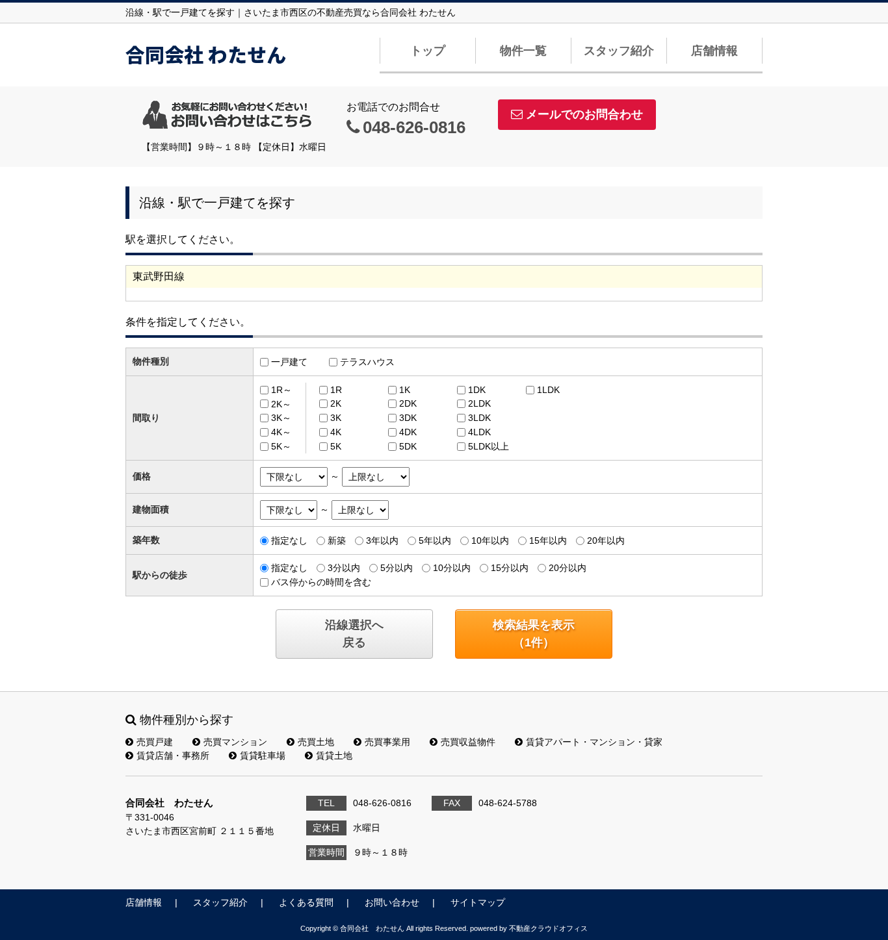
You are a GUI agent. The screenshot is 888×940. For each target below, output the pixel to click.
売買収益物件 (468, 742)
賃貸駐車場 (262, 755)
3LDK (479, 418)
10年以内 (490, 540)
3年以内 (382, 540)
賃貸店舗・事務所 (173, 755)
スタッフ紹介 (619, 50)
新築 (337, 540)
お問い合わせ (392, 902)
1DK (477, 390)
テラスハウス (367, 362)
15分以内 (510, 568)
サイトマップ (478, 902)
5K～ (281, 446)
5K (335, 446)
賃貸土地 (334, 755)
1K (404, 390)
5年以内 (435, 540)
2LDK (479, 403)
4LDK (479, 432)
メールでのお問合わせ (584, 114)
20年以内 (606, 540)
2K (335, 403)
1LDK (548, 390)
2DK (408, 403)
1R (336, 390)
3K (335, 418)
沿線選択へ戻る (354, 633)
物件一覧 (523, 50)
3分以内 (344, 568)
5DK (408, 446)
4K (335, 432)
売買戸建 (155, 742)
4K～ (281, 432)
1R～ (281, 390)
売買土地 (316, 742)
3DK (408, 418)
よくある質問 (306, 902)
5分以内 (396, 568)
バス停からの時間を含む (321, 582)
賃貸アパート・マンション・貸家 (594, 742)
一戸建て (289, 362)
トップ (427, 50)
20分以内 (567, 568)
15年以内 (548, 540)
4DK (408, 432)
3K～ (281, 418)
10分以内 (452, 568)
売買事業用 (387, 742)
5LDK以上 (488, 446)
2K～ (281, 403)
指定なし (289, 540)
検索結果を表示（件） (534, 633)
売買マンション (235, 742)
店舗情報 (714, 50)
